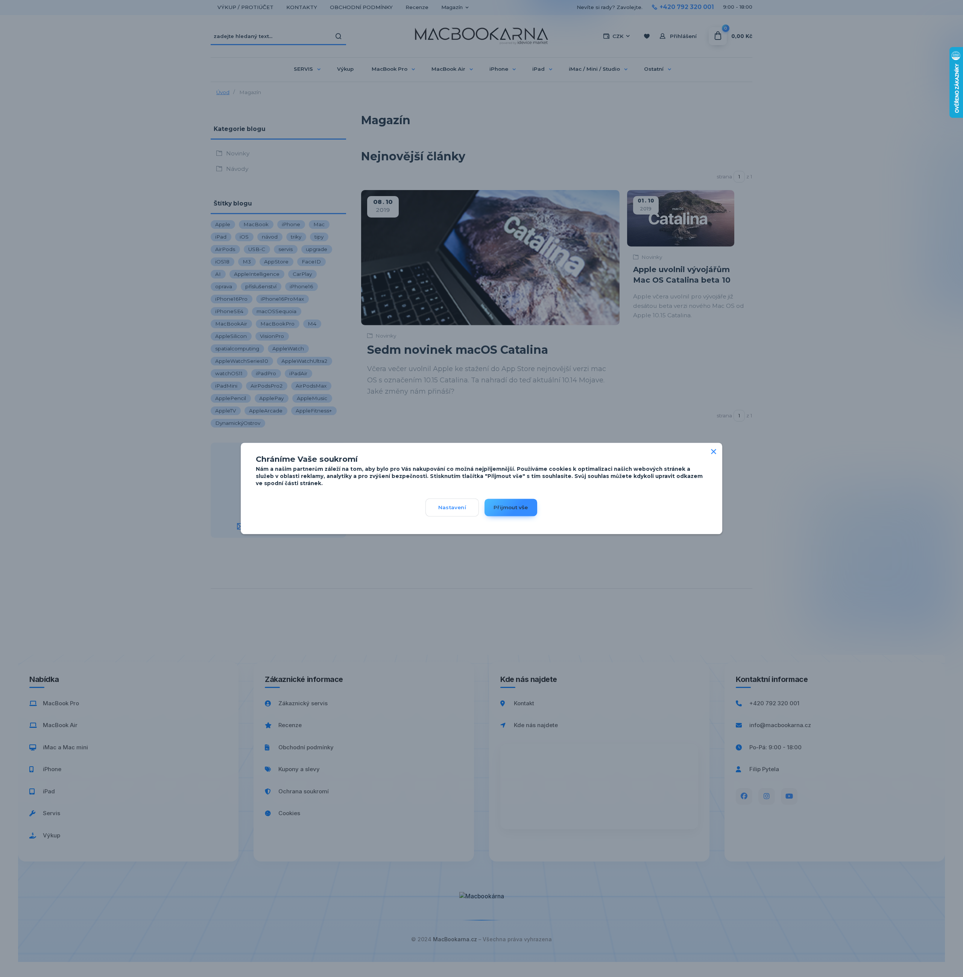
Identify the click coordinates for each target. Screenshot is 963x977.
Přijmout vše (511, 508)
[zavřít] (713, 450)
